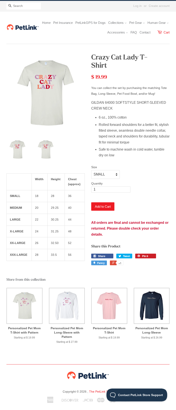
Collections (116, 22)
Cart (167, 32)
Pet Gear (136, 22)
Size (94, 167)
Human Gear (157, 22)
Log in (137, 6)
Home (46, 22)
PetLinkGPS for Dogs (90, 22)
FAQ (133, 32)
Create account (159, 6)
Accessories (116, 32)
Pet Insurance (63, 22)
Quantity (97, 183)
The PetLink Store (101, 391)
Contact (145, 32)
